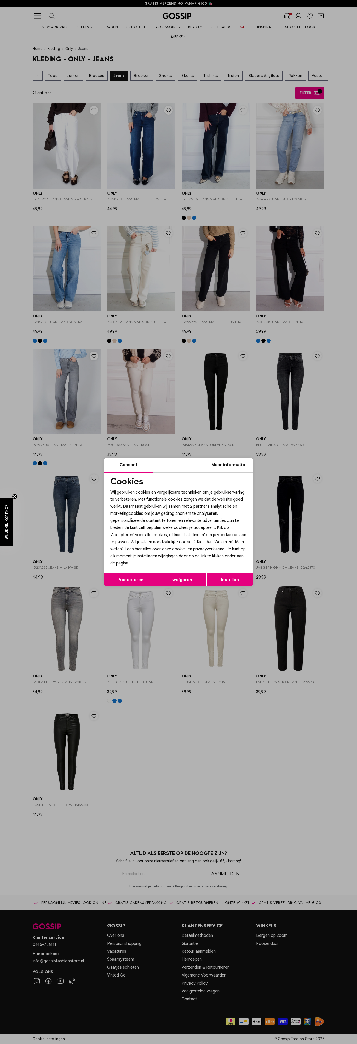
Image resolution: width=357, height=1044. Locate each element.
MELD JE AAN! (144, 556)
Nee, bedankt (144, 566)
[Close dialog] (273, 463)
